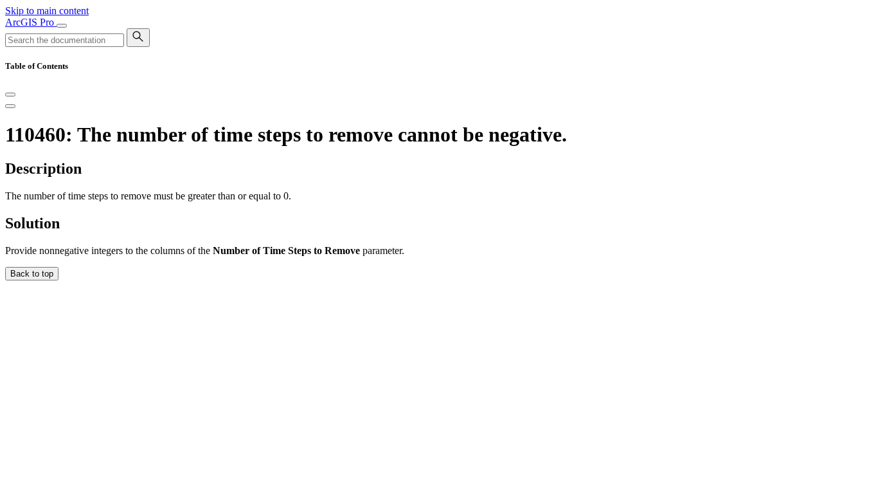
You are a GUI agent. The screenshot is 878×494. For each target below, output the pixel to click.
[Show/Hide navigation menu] (62, 26)
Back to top (31, 274)
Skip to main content (47, 10)
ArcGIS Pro (31, 22)
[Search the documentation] (138, 37)
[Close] (10, 94)
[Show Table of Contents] (10, 106)
